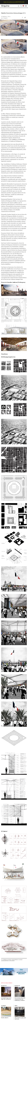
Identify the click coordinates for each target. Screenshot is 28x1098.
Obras (16, 1005)
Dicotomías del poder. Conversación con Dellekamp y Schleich (20, 999)
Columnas (3, 1005)
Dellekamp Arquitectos (7, 959)
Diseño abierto (4, 1017)
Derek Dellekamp (15, 959)
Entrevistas (4, 985)
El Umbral (20, 959)
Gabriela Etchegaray (5, 960)
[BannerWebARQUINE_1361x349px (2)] (14, 975)
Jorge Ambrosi (11, 960)
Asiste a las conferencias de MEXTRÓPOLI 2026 (14, 2)
